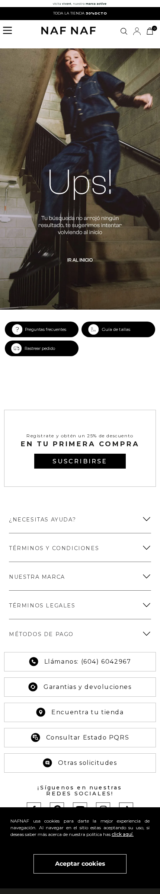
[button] (9, 31)
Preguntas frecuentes (45, 329)
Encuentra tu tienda (87, 712)
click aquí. (123, 834)
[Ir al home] (68, 31)
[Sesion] (137, 31)
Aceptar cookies (80, 863)
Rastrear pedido (40, 348)
